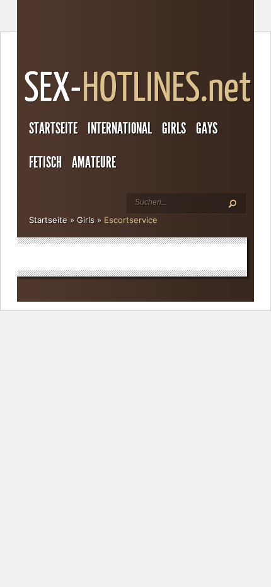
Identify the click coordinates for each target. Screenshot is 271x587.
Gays (206, 128)
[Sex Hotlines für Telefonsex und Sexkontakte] (139, 102)
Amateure (94, 162)
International (120, 128)
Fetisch (45, 162)
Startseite (53, 128)
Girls (174, 128)
